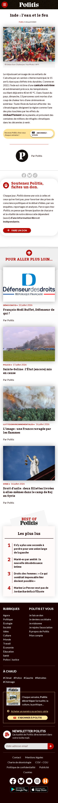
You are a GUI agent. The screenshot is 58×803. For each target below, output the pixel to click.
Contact (16, 757)
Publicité (44, 767)
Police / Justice (11, 659)
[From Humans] (45, 781)
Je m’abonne (35, 623)
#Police (18, 677)
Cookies (27, 772)
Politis (21, 22)
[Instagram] (37, 781)
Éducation (8, 651)
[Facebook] (13, 781)
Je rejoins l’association (40, 627)
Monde (7, 639)
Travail (7, 643)
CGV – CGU (41, 762)
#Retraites (40, 677)
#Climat (7, 677)
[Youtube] (29, 781)
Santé (6, 655)
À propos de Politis (39, 631)
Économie (8, 647)
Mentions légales (34, 757)
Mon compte (36, 635)
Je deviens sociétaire (40, 619)
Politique (8, 619)
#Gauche (28, 677)
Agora (6, 615)
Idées (6, 631)
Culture (7, 635)
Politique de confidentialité (21, 767)
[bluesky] (21, 781)
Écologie (7, 623)
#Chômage (9, 681)
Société (7, 627)
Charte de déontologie (19, 762)
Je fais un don (36, 615)
